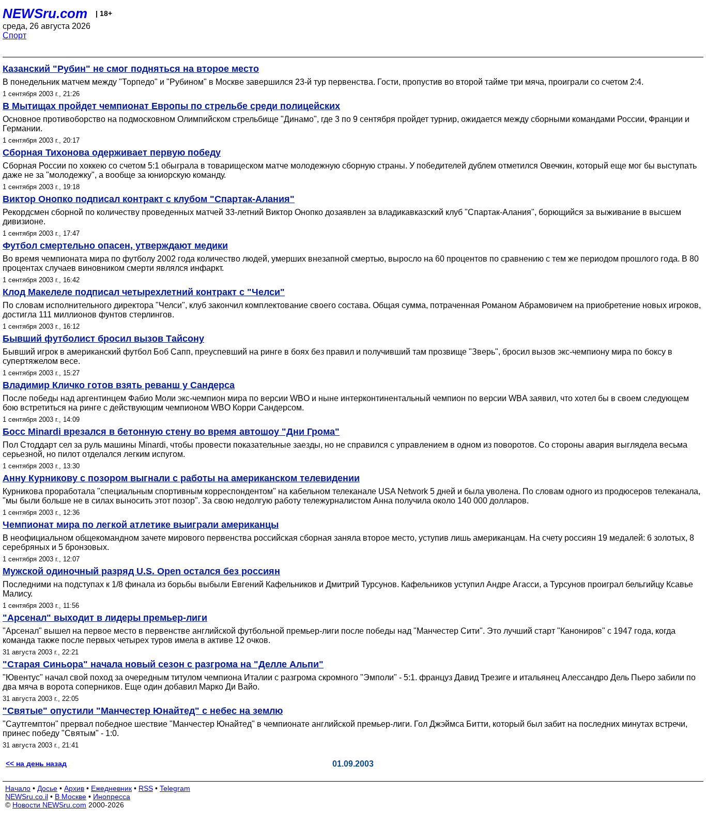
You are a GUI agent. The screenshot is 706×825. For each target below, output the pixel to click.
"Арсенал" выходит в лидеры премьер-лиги (105, 618)
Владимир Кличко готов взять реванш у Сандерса (119, 385)
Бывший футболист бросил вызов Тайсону (103, 338)
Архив (74, 788)
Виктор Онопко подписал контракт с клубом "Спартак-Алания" (149, 199)
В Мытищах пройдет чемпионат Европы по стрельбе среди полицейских (171, 106)
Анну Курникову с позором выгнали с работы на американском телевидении (181, 478)
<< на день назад (36, 763)
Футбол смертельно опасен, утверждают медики (115, 245)
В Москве (70, 796)
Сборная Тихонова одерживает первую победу (112, 152)
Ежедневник (111, 788)
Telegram (175, 788)
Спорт (14, 35)
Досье (47, 788)
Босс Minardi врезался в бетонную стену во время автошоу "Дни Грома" (171, 431)
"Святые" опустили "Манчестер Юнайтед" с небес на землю (143, 711)
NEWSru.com (45, 13)
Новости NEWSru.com (49, 805)
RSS (146, 788)
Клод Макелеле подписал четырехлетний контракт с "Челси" (144, 292)
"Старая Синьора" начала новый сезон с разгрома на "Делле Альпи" (163, 664)
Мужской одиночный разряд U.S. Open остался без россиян (141, 571)
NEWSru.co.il (26, 796)
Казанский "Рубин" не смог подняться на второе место (131, 69)
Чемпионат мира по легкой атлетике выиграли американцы (141, 525)
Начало (17, 788)
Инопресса (111, 796)
